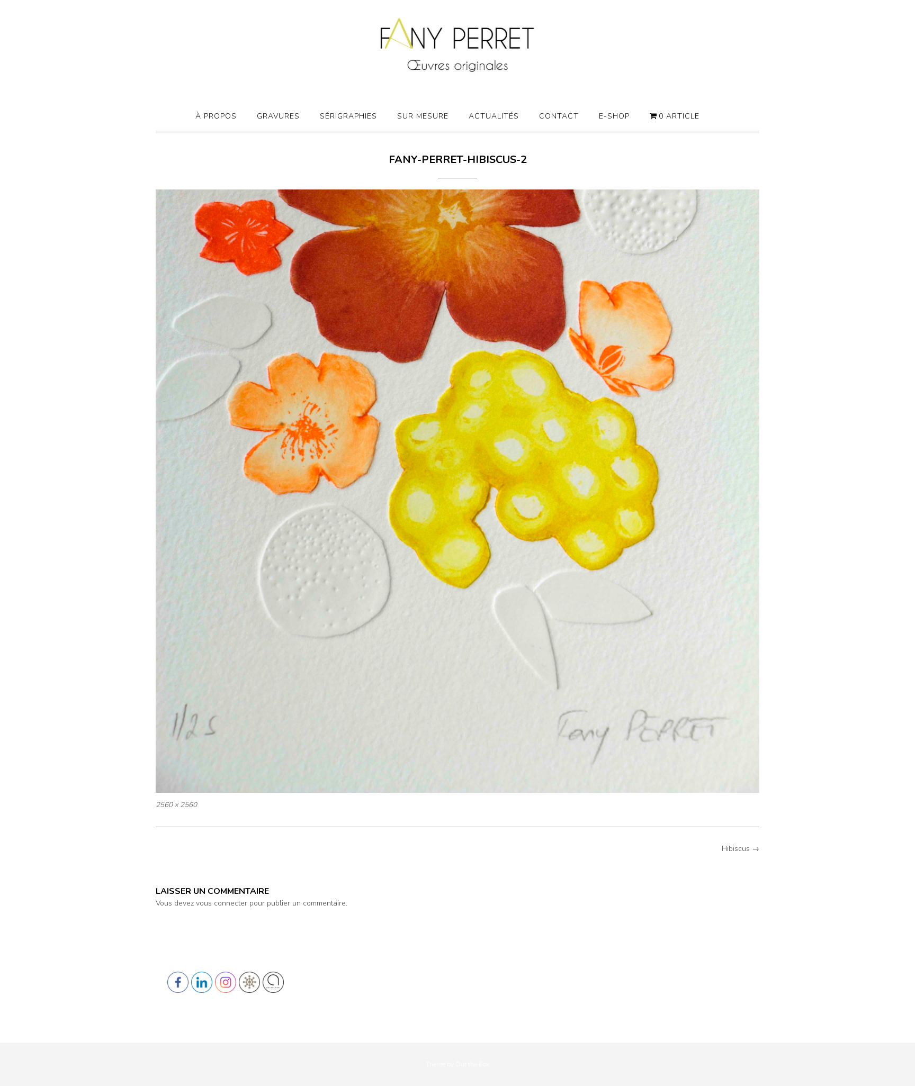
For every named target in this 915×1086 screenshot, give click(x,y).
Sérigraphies (348, 116)
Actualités (494, 116)
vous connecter (221, 903)
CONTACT (559, 116)
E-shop (614, 116)
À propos (216, 116)
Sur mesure (422, 116)
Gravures (278, 116)
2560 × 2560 (176, 805)
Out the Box (472, 1064)
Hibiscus (740, 849)
